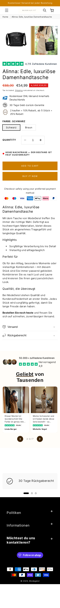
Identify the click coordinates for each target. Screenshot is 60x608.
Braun (28, 127)
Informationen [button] (18, 525)
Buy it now (30, 176)
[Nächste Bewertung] (40, 439)
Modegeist (34, 581)
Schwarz (11, 127)
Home (5, 17)
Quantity (9, 139)
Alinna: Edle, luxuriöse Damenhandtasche (32, 17)
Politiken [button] (14, 513)
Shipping (19, 90)
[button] (6, 10)
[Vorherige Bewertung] (20, 439)
